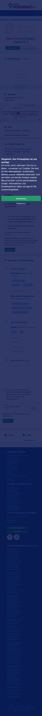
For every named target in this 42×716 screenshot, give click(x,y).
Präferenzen (21, 203)
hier (28, 186)
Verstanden (21, 198)
